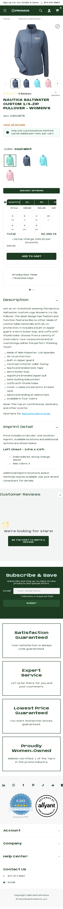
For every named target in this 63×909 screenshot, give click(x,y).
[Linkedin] (3, 785)
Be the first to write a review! (28, 541)
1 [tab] (30, 290)
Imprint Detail (18, 427)
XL (12, 229)
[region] (17, 93)
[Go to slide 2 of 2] (58, 83)
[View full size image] (57, 26)
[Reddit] (53, 785)
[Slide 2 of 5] (26, 83)
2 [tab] (33, 289)
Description (15, 300)
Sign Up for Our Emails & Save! (20, 3)
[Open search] (40, 10)
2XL (24, 229)
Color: (18, 149)
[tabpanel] (31, 276)
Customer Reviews (20, 494)
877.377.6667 (52, 3)
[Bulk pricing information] (5, 202)
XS (12, 220)
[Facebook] (23, 785)
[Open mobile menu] (5, 10)
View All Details (14, 125)
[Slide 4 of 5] (48, 83)
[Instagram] (13, 785)
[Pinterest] (33, 785)
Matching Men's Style (36, 414)
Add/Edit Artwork (31, 191)
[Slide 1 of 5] (15, 83)
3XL (36, 229)
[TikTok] (43, 785)
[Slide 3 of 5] (37, 83)
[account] (49, 10)
